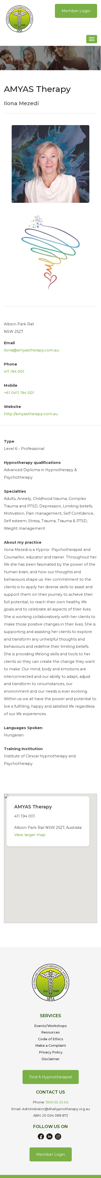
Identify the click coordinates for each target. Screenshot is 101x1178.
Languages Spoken (23, 728)
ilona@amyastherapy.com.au (31, 350)
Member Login (76, 11)
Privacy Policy (50, 1052)
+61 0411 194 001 (19, 392)
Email (9, 343)
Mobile (10, 385)
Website (12, 406)
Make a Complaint (50, 1045)
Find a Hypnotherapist (50, 1077)
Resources (50, 1032)
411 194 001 (14, 371)
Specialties (15, 491)
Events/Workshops (50, 1026)
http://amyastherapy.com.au (31, 414)
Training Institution (23, 748)
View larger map (30, 834)
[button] (50, 855)
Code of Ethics (50, 1039)
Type (9, 441)
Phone (10, 364)
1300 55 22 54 (57, 1102)
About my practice (22, 542)
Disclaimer (50, 1059)
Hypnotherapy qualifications (32, 462)
